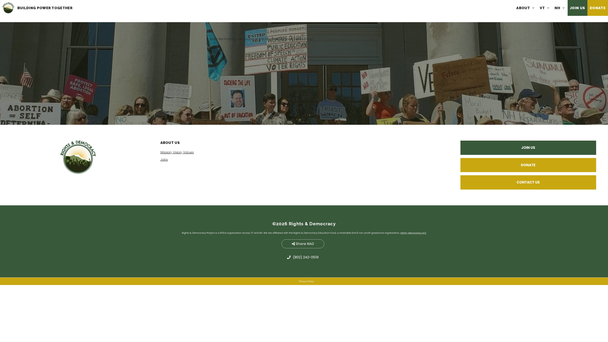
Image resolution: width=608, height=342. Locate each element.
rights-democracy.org (413, 232)
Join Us (577, 8)
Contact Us (528, 182)
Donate (598, 8)
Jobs (164, 159)
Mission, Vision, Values (177, 152)
